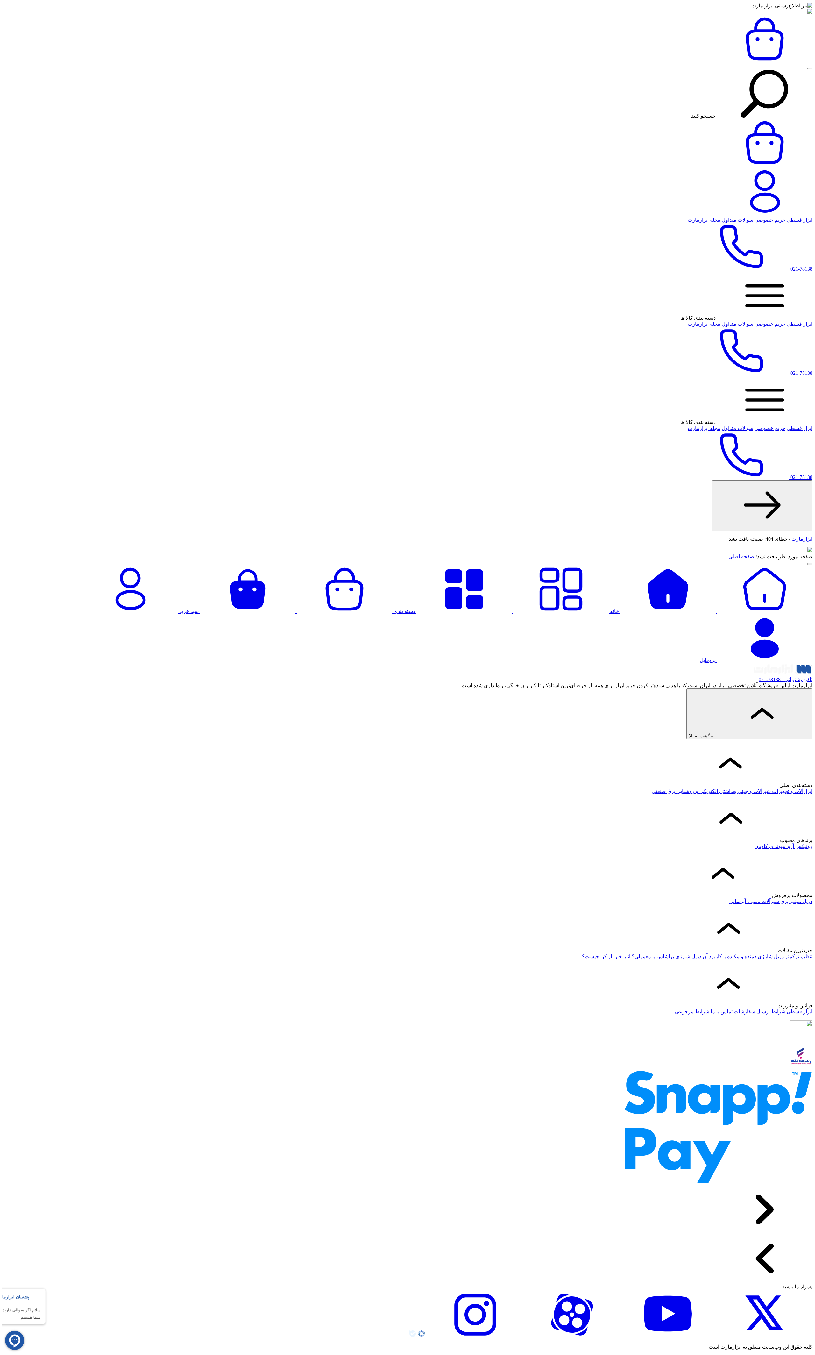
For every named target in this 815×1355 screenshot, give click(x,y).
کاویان (761, 846)
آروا (789, 846)
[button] (809, 68)
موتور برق (790, 901)
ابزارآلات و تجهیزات (791, 791)
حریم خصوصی (770, 220)
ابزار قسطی (799, 220)
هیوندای (776, 846)
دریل (806, 901)
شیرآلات (769, 901)
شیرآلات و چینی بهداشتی (744, 791)
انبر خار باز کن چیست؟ (606, 956)
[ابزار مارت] (809, 12)
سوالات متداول (737, 220)
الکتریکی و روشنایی (696, 791)
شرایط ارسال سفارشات (759, 1011)
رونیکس (803, 846)
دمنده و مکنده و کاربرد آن (728, 956)
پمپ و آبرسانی (744, 901)
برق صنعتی (663, 791)
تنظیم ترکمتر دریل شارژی (784, 956)
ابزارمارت (801, 539)
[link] (762, 505)
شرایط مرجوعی (692, 1011)
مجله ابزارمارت (704, 220)
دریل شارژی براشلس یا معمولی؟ (665, 956)
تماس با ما (721, 1011)
